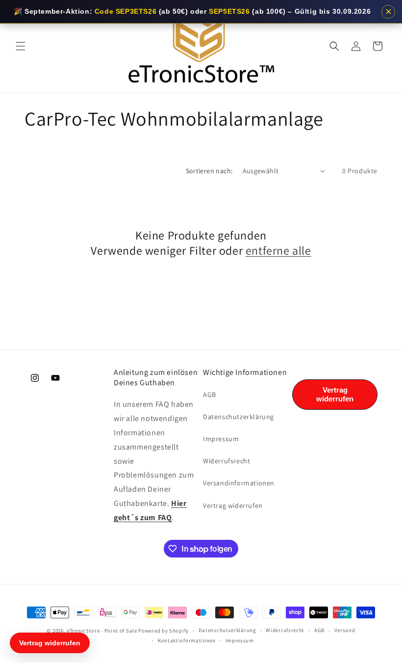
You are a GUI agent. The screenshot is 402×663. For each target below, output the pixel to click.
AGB (209, 394)
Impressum (221, 438)
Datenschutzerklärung (238, 416)
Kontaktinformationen (187, 640)
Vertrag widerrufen (233, 505)
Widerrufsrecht (226, 460)
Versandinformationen (239, 482)
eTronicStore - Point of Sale (102, 630)
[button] (20, 46)
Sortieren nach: (209, 170)
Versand (344, 630)
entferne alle (278, 250)
